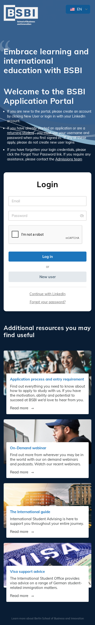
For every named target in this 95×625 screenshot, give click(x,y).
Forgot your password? (48, 302)
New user (47, 276)
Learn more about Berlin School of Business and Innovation (47, 618)
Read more (19, 408)
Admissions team (68, 159)
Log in (47, 256)
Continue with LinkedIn (47, 294)
